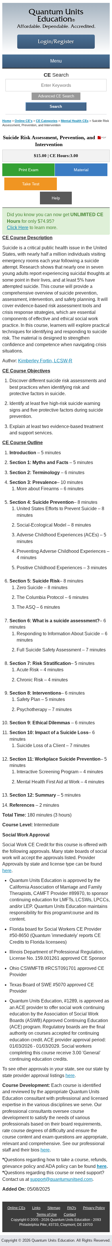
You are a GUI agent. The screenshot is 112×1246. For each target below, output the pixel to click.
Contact (70, 1215)
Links (36, 1208)
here (6, 870)
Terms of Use (46, 1215)
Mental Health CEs (74, 120)
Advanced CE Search (56, 96)
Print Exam (28, 169)
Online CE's (23, 120)
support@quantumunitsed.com (61, 1179)
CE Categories (46, 120)
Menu (56, 61)
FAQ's (71, 1208)
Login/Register (56, 41)
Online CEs (16, 1208)
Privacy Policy (94, 1208)
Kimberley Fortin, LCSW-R (45, 360)
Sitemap (53, 1208)
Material (81, 169)
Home (6, 120)
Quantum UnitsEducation (56, 19)
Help (56, 198)
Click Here (17, 227)
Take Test (30, 184)
